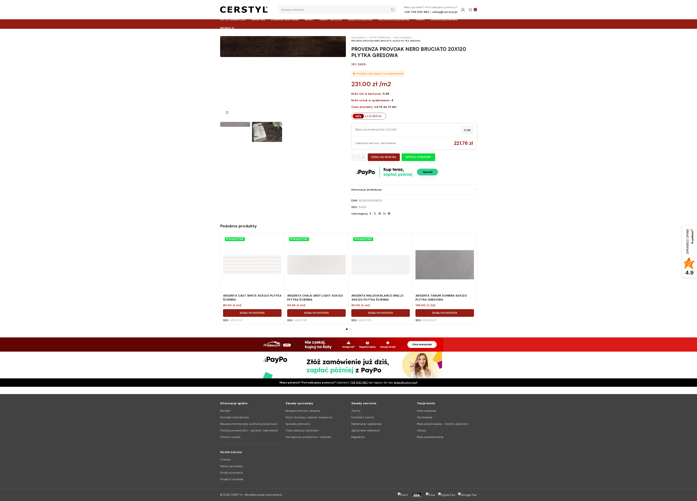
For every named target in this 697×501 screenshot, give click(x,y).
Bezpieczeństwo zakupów (303, 411)
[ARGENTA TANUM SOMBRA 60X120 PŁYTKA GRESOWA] (444, 265)
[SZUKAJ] (392, 9)
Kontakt (225, 411)
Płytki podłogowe (402, 37)
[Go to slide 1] (347, 329)
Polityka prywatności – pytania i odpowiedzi (249, 430)
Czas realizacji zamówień (302, 430)
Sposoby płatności (298, 424)
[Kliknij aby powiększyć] (227, 112)
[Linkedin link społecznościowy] (384, 213)
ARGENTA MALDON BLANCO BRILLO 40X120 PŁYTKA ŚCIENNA (377, 298)
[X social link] (375, 213)
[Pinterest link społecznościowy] (379, 213)
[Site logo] (244, 9)
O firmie (225, 459)
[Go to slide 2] (350, 329)
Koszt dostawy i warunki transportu (309, 417)
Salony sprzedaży (231, 466)
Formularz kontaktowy (234, 417)
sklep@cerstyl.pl (444, 12)
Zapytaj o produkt (418, 157)
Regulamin (358, 437)
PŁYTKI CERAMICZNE (379, 37)
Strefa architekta (231, 473)
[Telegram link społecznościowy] (389, 213)
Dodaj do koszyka (383, 157)
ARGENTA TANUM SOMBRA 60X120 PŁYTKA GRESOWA (441, 298)
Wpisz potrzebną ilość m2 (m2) (376, 129)
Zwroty (356, 411)
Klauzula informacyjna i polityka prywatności (249, 424)
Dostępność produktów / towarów (308, 437)
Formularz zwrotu (362, 417)
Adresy (421, 430)
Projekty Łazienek (231, 479)
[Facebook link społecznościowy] (370, 213)
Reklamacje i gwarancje (366, 424)
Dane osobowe (427, 411)
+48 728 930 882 (416, 12)
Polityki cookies (230, 437)
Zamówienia (424, 417)
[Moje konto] (463, 9)
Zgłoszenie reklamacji (365, 430)
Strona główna (358, 37)
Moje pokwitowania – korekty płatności (442, 424)
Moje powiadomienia (430, 437)
